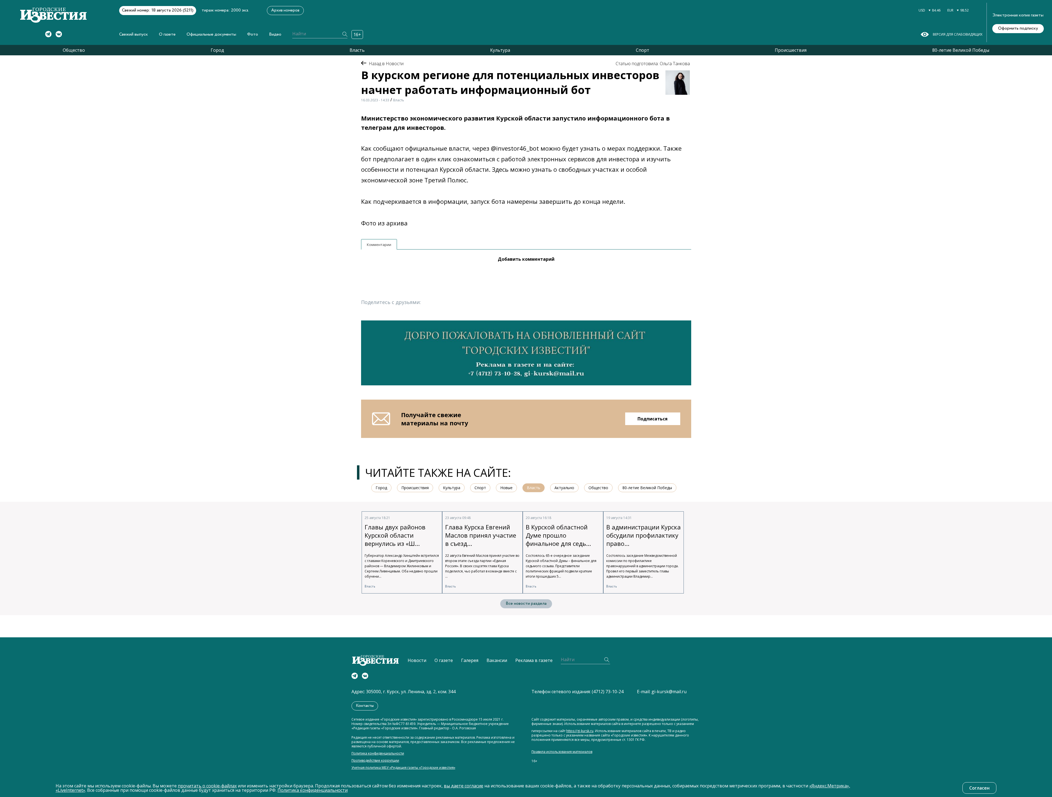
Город (217, 50)
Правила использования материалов (561, 752)
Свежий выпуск (133, 34)
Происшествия (791, 50)
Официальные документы (211, 34)
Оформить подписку (1018, 28)
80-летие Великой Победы (960, 50)
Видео (275, 34)
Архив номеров (285, 10)
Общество (74, 50)
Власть (357, 50)
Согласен (979, 788)
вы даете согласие (463, 786)
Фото (252, 34)
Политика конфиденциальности (377, 753)
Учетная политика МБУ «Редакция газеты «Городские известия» (403, 768)
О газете (167, 34)
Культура (500, 50)
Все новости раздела (526, 603)
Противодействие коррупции (375, 760)
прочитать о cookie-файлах (207, 786)
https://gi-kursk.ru (579, 731)
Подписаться (653, 419)
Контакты (365, 706)
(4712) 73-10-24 (608, 692)
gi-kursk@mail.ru (669, 692)
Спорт (642, 50)
